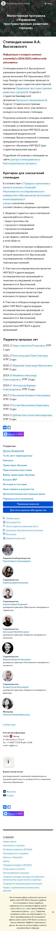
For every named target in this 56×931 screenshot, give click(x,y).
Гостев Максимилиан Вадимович (31, 405)
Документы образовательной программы (24, 530)
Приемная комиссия (28, 503)
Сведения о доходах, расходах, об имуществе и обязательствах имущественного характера (24, 878)
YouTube (10, 795)
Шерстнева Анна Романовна (28, 345)
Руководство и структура (13, 845)
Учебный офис (9, 724)
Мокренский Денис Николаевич (17, 659)
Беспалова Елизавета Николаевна (31, 395)
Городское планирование (30, 100)
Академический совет (16, 538)
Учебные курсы (12, 518)
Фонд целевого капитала (14, 869)
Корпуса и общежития (12, 857)
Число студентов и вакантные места (22, 526)
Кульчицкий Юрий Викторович (16, 632)
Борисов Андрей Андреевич (15, 604)
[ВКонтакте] (5, 807)
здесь (23, 908)
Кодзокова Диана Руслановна (15, 582)
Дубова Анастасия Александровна (32, 415)
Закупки (6, 861)
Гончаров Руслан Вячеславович (16, 687)
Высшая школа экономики (18, 3)
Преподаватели (13, 522)
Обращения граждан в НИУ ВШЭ (17, 865)
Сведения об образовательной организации (22, 883)
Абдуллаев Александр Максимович (32, 365)
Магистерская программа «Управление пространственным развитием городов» (26, 21)
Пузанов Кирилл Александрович (16, 561)
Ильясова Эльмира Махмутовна (16, 714)
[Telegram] (9, 807)
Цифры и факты (9, 841)
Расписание (11, 534)
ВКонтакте (11, 791)
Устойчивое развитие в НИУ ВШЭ (17, 849)
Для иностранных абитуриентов (28, 510)
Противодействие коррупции (16, 872)
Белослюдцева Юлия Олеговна (30, 355)
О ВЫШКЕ (8, 837)
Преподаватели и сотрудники (16, 853)
